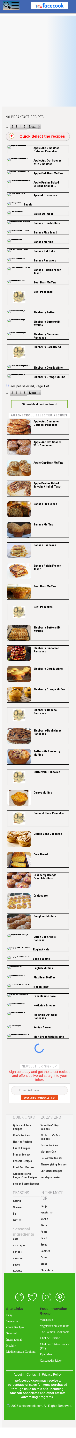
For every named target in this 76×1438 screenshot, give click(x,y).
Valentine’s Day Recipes (49, 1127)
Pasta (44, 1231)
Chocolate (47, 1270)
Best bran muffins (45, 282)
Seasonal (11, 1333)
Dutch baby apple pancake (45, 938)
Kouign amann (42, 1027)
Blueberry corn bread (47, 347)
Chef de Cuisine (50, 1338)
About (18, 1374)
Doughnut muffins (45, 916)
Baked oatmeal (43, 214)
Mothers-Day (48, 1151)
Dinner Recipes (22, 1154)
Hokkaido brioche (45, 1005)
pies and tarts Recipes (26, 1183)
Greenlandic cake (45, 996)
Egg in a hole (41, 949)
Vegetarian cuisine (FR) (54, 1326)
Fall (15, 1213)
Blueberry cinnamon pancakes (46, 336)
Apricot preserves (45, 195)
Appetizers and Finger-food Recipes (25, 1175)
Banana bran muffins (47, 223)
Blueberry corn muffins (48, 367)
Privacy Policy (52, 1374)
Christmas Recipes (51, 1170)
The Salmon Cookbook (54, 1332)
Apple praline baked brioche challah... (46, 184)
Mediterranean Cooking (20, 1351)
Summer (17, 1207)
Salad (44, 1238)
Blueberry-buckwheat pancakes (47, 732)
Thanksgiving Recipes (54, 1164)
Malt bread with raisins (49, 1037)
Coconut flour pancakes (49, 813)
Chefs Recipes (21, 1135)
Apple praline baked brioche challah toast (47, 485)
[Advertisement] (38, 69)
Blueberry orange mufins (49, 377)
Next (32, 126)
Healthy (11, 1345)
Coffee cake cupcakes (48, 834)
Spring (17, 1200)
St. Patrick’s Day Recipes (50, 1137)
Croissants (41, 895)
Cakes (44, 1257)
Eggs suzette (41, 959)
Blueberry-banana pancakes (45, 711)
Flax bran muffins (45, 977)
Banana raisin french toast (47, 271)
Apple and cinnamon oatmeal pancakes (46, 149)
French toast (41, 987)
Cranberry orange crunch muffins (45, 876)
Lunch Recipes (21, 1148)
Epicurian (46, 1354)
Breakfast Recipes (23, 1167)
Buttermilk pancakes (47, 772)
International (14, 1339)
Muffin (44, 1218)
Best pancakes (43, 292)
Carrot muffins (43, 792)
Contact (32, 1374)
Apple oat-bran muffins (48, 173)
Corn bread (41, 854)
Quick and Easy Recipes (22, 1127)
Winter (17, 1220)
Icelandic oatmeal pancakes (45, 1016)
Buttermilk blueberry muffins (47, 753)
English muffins (43, 968)
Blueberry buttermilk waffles (47, 323)
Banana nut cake (44, 251)
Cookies (45, 1251)
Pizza (44, 1225)
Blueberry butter (44, 312)
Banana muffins (43, 242)
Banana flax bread (45, 232)
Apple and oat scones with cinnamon (48, 162)
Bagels (28, 204)
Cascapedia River (51, 1360)
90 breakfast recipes (25, 117)
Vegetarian (12, 1321)
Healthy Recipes (22, 1141)
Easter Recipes (49, 1145)
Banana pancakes (45, 260)
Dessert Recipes (22, 1161)
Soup (44, 1206)
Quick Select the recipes (40, 136)
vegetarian (47, 1212)
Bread (44, 1244)
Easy (9, 1315)
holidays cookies (51, 1177)
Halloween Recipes (52, 1158)
